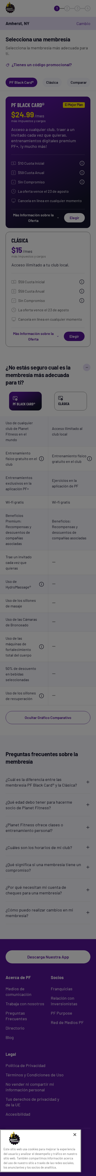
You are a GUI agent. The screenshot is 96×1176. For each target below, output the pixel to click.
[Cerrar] (75, 1134)
